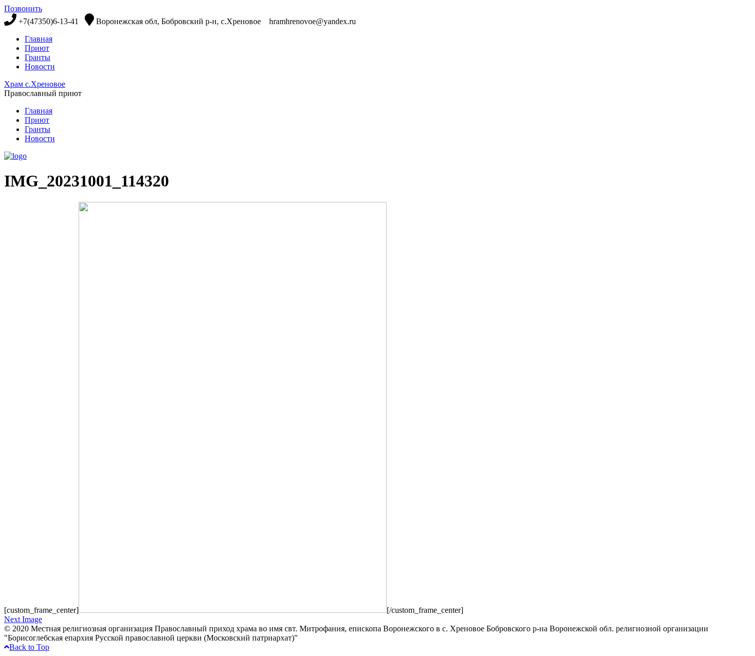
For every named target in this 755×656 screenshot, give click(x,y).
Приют (37, 48)
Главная (38, 38)
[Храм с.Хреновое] (15, 156)
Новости (40, 66)
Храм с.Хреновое (34, 84)
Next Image (23, 619)
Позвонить (23, 8)
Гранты (37, 57)
